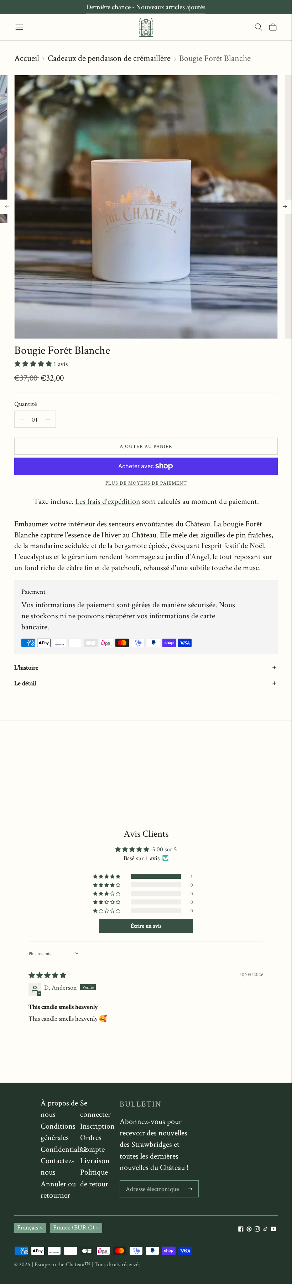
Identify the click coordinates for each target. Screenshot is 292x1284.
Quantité (25, 403)
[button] (33, 364)
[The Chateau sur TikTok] (265, 1229)
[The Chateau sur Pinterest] (249, 1229)
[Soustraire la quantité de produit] (48, 419)
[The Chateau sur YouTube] (273, 1229)
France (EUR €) (73, 1227)
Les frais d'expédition (107, 501)
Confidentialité (64, 1149)
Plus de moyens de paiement (146, 483)
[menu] (19, 27)
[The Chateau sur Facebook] (241, 1229)
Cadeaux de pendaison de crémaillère (109, 57)
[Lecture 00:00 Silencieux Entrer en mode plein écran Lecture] (146, 207)
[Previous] (7, 207)
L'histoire (26, 667)
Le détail (25, 683)
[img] (47, 975)
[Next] (285, 207)
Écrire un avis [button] (146, 925)
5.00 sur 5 (164, 849)
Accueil (26, 57)
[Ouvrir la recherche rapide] (259, 27)
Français (27, 1227)
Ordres (90, 1137)
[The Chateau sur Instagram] (257, 1229)
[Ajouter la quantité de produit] (22, 419)
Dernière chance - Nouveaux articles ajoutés (145, 6)
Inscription (97, 1126)
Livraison (95, 1160)
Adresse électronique (150, 1181)
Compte (92, 1149)
